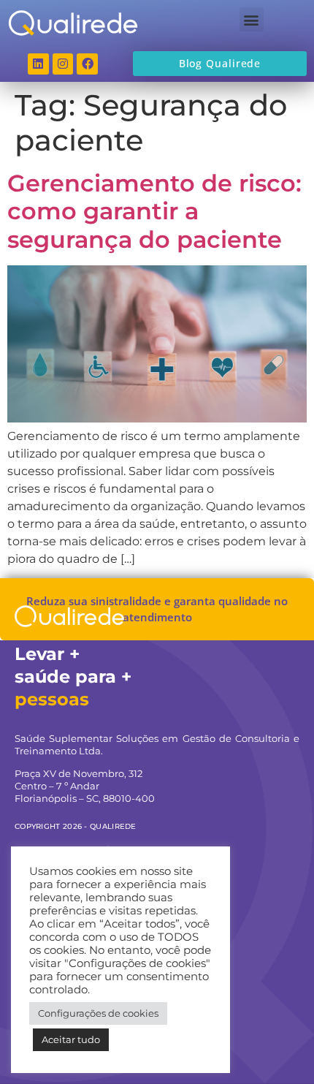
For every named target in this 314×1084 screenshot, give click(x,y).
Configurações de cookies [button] (98, 1013)
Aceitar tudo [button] (71, 1039)
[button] (252, 19)
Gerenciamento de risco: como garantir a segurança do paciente (154, 211)
